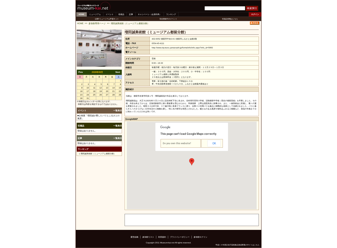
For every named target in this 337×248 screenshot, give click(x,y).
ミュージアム (95, 14)
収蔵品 (121, 14)
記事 (131, 14)
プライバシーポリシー (180, 237)
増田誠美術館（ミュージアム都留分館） (130, 23)
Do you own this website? (177, 143)
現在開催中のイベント (168, 19)
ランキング (171, 14)
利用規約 (162, 237)
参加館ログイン (200, 237)
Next (117, 72)
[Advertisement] (170, 220)
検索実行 (252, 8)
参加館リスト (148, 237)
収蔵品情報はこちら (230, 19)
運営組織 (134, 237)
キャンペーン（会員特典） (149, 14)
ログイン (255, 14)
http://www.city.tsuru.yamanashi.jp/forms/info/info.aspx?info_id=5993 (182, 48)
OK (214, 143)
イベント (110, 14)
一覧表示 (117, 110)
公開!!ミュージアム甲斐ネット (107, 19)
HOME (81, 14)
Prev (80, 72)
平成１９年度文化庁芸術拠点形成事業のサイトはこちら (237, 245)
